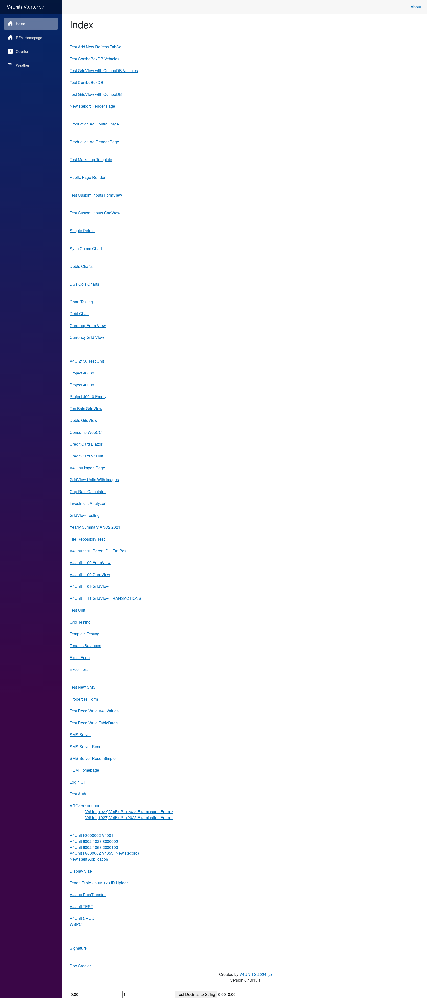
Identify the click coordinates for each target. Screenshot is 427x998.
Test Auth (78, 794)
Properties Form (84, 699)
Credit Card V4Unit (86, 456)
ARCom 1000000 (85, 806)
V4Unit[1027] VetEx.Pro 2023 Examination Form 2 (129, 811)
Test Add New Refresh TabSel (96, 47)
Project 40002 (82, 373)
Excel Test (79, 669)
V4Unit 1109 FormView (90, 562)
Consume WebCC (86, 432)
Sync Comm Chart (86, 248)
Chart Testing (81, 302)
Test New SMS (83, 687)
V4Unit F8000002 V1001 (91, 835)
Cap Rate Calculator (88, 491)
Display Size (81, 871)
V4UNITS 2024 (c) (255, 974)
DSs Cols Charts (84, 284)
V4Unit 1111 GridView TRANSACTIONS (105, 598)
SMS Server (80, 734)
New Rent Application (89, 859)
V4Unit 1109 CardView (90, 574)
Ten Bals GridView (86, 408)
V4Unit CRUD (82, 918)
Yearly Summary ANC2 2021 (95, 527)
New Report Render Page (92, 106)
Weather (22, 65)
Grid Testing (80, 622)
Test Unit (77, 610)
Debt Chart (79, 313)
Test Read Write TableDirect (94, 723)
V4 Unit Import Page (87, 468)
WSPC (76, 924)
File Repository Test (87, 539)
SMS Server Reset (86, 746)
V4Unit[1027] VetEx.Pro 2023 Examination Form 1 (129, 817)
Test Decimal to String (196, 994)
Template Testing (84, 634)
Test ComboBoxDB (86, 82)
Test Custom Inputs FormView (96, 195)
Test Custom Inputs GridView (95, 213)
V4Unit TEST (81, 906)
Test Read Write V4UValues (94, 711)
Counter (22, 51)
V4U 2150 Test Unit (87, 361)
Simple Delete (82, 230)
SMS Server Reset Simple (93, 758)
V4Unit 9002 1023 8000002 (94, 841)
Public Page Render (87, 177)
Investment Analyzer (87, 503)
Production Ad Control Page (94, 124)
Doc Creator (80, 966)
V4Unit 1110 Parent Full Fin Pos (98, 551)
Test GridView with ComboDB (96, 94)
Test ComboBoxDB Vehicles (94, 59)
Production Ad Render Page (94, 142)
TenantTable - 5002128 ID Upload (99, 883)
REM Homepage (29, 37)
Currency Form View (88, 325)
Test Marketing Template (91, 159)
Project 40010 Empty (88, 396)
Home (20, 23)
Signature (78, 948)
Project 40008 (82, 385)
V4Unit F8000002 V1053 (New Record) (104, 853)
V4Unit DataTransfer (88, 894)
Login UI (77, 782)
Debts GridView (83, 420)
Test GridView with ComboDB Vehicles (104, 70)
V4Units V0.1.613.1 (26, 7)
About (416, 7)
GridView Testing (85, 515)
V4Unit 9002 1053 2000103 (94, 847)
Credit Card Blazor (86, 444)
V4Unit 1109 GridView (89, 586)
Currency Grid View (87, 337)
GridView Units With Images (94, 479)
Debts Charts (81, 266)
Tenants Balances (85, 645)
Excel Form (80, 657)
